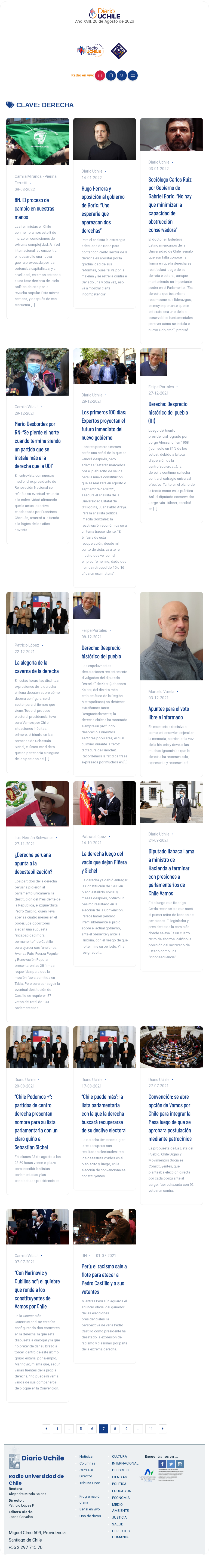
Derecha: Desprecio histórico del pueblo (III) (168, 412)
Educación (121, 1491)
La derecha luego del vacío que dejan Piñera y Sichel (104, 862)
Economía (121, 1498)
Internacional (125, 1463)
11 (151, 1429)
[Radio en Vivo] (100, 75)
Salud (118, 1524)
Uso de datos (90, 1516)
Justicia (119, 1517)
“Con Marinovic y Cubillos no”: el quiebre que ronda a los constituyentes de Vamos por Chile (37, 1289)
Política (119, 1484)
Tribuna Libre (89, 1483)
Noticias (86, 1456)
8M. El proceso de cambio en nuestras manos (34, 208)
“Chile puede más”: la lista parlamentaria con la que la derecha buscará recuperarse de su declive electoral (104, 1113)
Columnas (87, 1463)
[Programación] (111, 75)
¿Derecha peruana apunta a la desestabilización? (33, 863)
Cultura (119, 1456)
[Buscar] (122, 75)
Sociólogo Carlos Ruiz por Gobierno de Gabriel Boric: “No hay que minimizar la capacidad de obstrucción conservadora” (170, 204)
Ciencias (119, 1477)
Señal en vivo (89, 1509)
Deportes (120, 1470)
